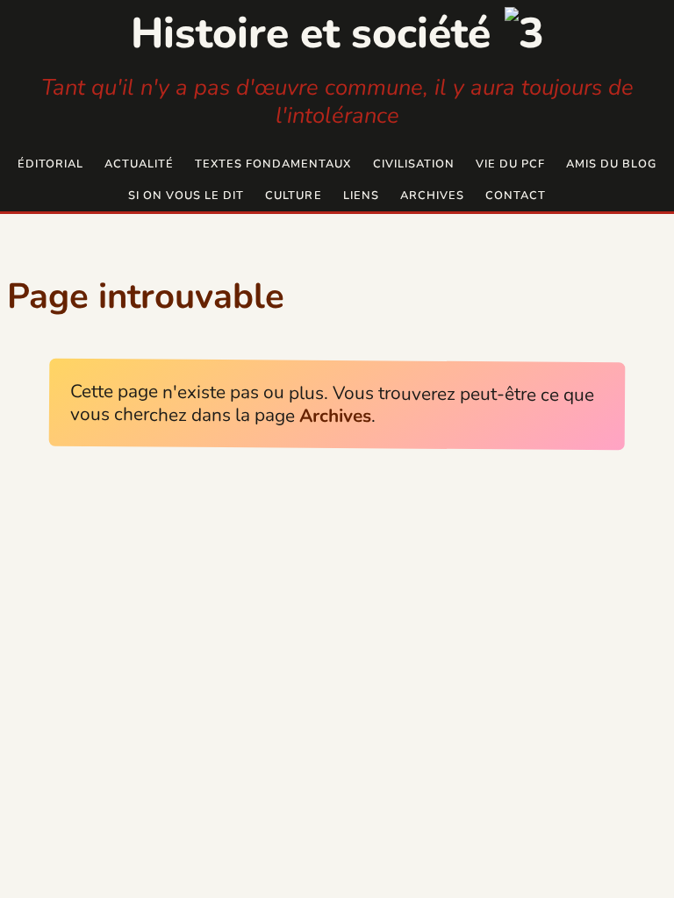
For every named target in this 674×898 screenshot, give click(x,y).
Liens (361, 195)
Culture (293, 195)
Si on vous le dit (186, 195)
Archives (432, 195)
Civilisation (414, 164)
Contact (515, 195)
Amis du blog (611, 164)
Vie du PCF (510, 164)
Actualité (139, 164)
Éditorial (50, 164)
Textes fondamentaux (273, 164)
